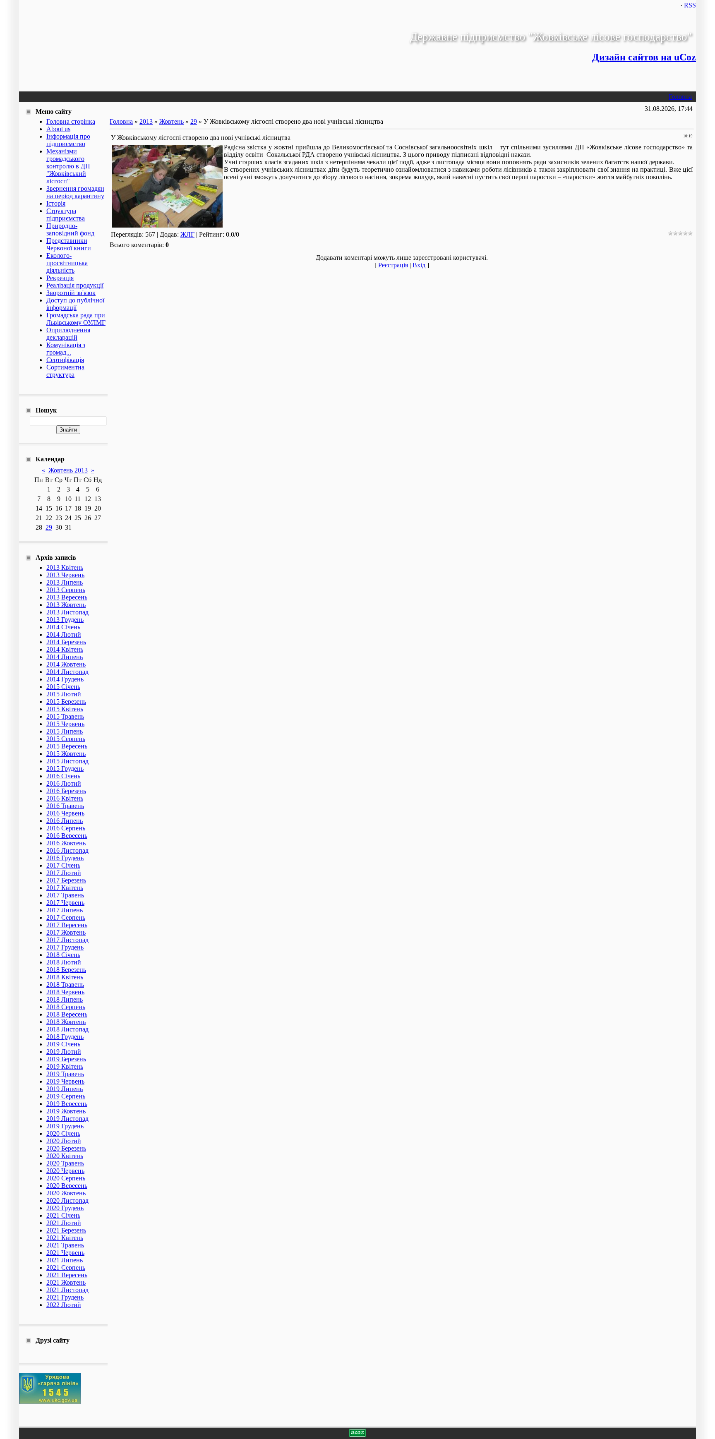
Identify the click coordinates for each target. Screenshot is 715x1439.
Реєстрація (393, 265)
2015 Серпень (65, 738)
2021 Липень (64, 1260)
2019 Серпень (65, 1096)
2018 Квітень (64, 977)
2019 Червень (65, 1081)
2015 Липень (64, 731)
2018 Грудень (65, 1036)
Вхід (419, 265)
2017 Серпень (65, 917)
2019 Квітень (64, 1066)
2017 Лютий (63, 872)
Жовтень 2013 (68, 470)
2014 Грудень (65, 679)
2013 (146, 121)
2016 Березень (66, 790)
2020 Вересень (66, 1185)
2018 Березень (66, 969)
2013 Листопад (67, 612)
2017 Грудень (65, 947)
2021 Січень (63, 1215)
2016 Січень (63, 775)
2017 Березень (66, 880)
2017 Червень (65, 902)
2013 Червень (65, 574)
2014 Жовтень (66, 664)
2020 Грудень (65, 1207)
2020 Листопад (67, 1200)
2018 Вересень (66, 1014)
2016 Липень (64, 820)
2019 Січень (63, 1044)
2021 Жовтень (66, 1282)
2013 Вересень (66, 597)
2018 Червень (65, 991)
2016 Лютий (63, 783)
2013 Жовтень (66, 604)
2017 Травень (65, 895)
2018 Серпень (65, 1006)
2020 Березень (66, 1148)
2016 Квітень (64, 798)
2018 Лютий (63, 962)
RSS (690, 5)
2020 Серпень (65, 1178)
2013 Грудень (65, 619)
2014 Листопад (67, 671)
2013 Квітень (64, 567)
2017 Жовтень (66, 932)
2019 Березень (66, 1058)
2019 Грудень (65, 1126)
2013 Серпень (65, 589)
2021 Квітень (64, 1237)
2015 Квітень (64, 708)
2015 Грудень (65, 768)
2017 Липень (64, 910)
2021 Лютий (63, 1222)
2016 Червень (65, 813)
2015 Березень (66, 701)
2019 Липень (64, 1088)
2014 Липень (64, 656)
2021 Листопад (67, 1289)
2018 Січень (63, 954)
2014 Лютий (63, 634)
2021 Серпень (65, 1267)
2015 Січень (63, 686)
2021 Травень (65, 1245)
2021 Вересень (66, 1274)
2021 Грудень (65, 1297)
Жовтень (171, 121)
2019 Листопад (67, 1118)
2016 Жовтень (66, 843)
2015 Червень (65, 723)
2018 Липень (64, 999)
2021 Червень (65, 1252)
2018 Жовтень (66, 1021)
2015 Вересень (66, 746)
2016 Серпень (65, 828)
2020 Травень (65, 1163)
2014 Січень (63, 627)
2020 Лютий (63, 1140)
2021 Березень (66, 1230)
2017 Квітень (64, 887)
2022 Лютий (63, 1304)
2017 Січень (63, 865)
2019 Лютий (63, 1051)
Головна (680, 96)
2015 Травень (65, 716)
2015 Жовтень (66, 753)
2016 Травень (65, 805)
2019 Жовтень (66, 1111)
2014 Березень (66, 641)
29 (49, 527)
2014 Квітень (64, 649)
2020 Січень (63, 1133)
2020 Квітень (64, 1155)
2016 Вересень (66, 835)
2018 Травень (65, 984)
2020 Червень (65, 1170)
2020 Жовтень (66, 1193)
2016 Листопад (67, 850)
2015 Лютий (63, 694)
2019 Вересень (66, 1103)
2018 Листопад (67, 1029)
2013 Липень (64, 582)
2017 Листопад (67, 939)
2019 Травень (65, 1073)
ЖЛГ (187, 234)
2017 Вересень (66, 924)
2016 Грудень (65, 857)
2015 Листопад (67, 761)
